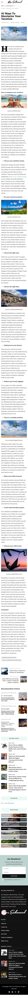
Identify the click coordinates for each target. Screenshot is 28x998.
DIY (2, 695)
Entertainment (15, 22)
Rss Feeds (4, 934)
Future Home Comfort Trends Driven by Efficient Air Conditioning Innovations (17, 779)
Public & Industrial (6, 725)
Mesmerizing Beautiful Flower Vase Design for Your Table (8, 699)
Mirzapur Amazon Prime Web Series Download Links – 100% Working (8, 712)
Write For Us (4, 941)
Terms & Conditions (7, 938)
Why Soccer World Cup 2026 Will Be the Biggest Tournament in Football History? (17, 759)
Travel (23, 22)
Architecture (5, 722)
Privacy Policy (5, 931)
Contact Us (4, 927)
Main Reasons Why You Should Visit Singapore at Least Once (8, 730)
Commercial (4, 723)
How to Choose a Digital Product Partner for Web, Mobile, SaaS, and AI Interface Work (17, 748)
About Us (3, 924)
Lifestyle (11, 723)
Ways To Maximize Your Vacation (11, 660)
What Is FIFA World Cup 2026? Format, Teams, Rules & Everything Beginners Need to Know (17, 789)
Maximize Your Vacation (9, 657)
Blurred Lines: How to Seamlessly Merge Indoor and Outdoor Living (17, 769)
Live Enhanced (9, 803)
